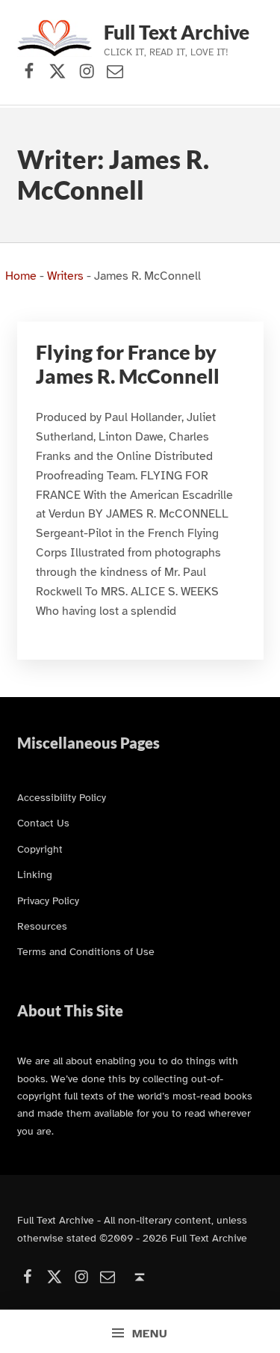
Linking (34, 874)
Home (21, 276)
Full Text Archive (176, 32)
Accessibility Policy (61, 797)
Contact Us (43, 822)
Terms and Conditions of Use (86, 951)
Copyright (40, 849)
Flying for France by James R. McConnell (128, 364)
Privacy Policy (48, 900)
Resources (42, 926)
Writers (65, 276)
